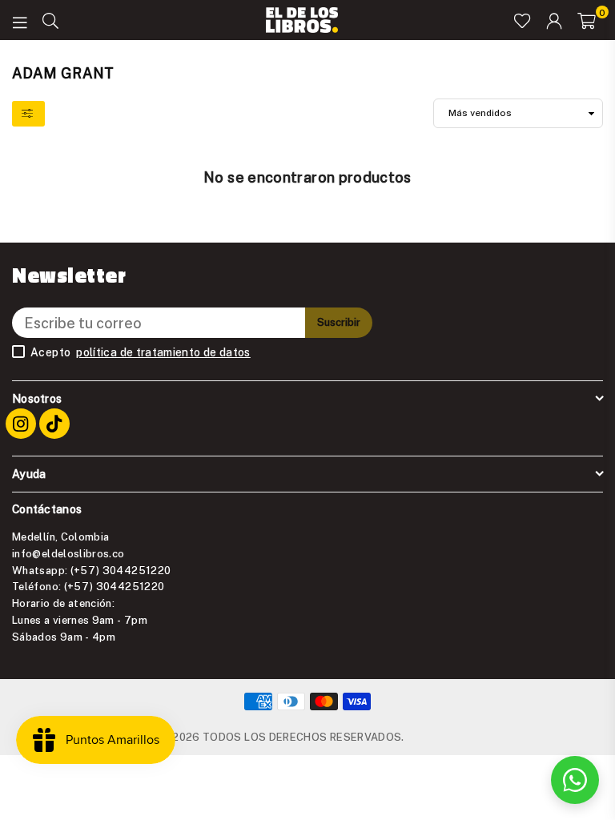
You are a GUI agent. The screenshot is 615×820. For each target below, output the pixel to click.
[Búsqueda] (50, 20)
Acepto (140, 352)
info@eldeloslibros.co (68, 553)
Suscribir (338, 322)
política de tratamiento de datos (163, 352)
